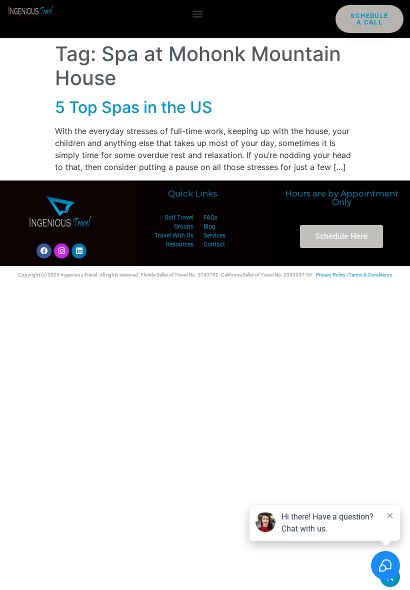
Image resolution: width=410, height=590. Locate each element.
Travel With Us (174, 235)
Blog (210, 226)
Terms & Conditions (370, 275)
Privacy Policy (331, 275)
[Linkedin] (79, 251)
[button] (197, 13)
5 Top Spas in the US (133, 107)
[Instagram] (61, 251)
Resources (180, 244)
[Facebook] (44, 251)
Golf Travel (179, 217)
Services (215, 235)
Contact (214, 244)
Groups (184, 226)
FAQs (211, 217)
